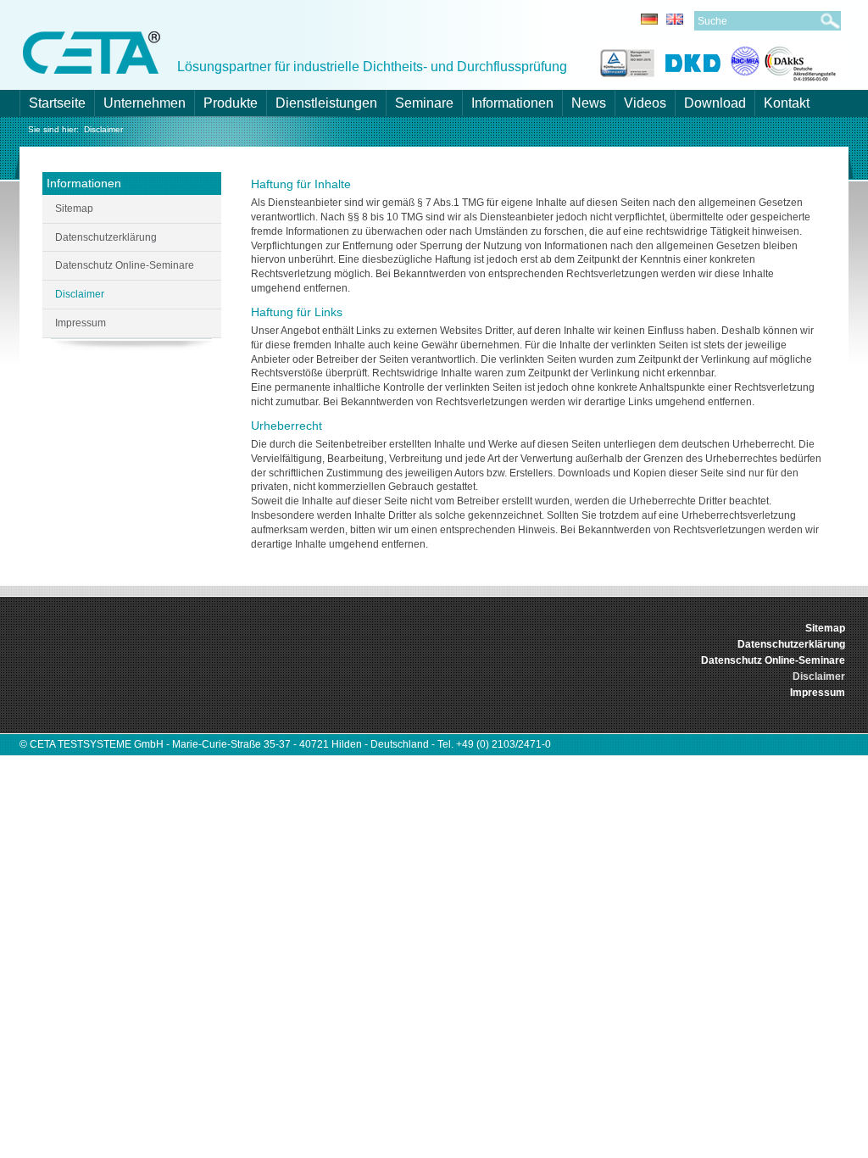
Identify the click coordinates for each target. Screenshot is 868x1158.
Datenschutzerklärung (106, 237)
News (588, 103)
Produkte (230, 103)
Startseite (57, 103)
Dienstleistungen (326, 103)
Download (715, 103)
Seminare (424, 103)
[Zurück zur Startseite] (91, 51)
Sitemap (74, 208)
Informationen (512, 103)
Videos (645, 103)
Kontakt (787, 103)
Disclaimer (103, 129)
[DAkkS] (783, 60)
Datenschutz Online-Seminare (124, 265)
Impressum (80, 323)
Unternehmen (144, 103)
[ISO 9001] (625, 60)
